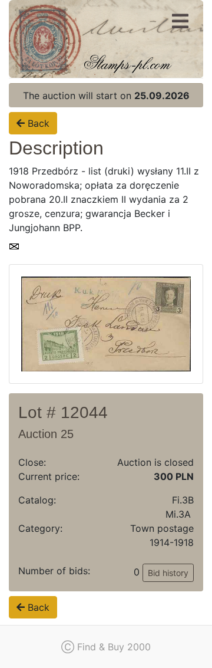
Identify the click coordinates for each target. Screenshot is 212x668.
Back (37, 123)
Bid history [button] (168, 573)
